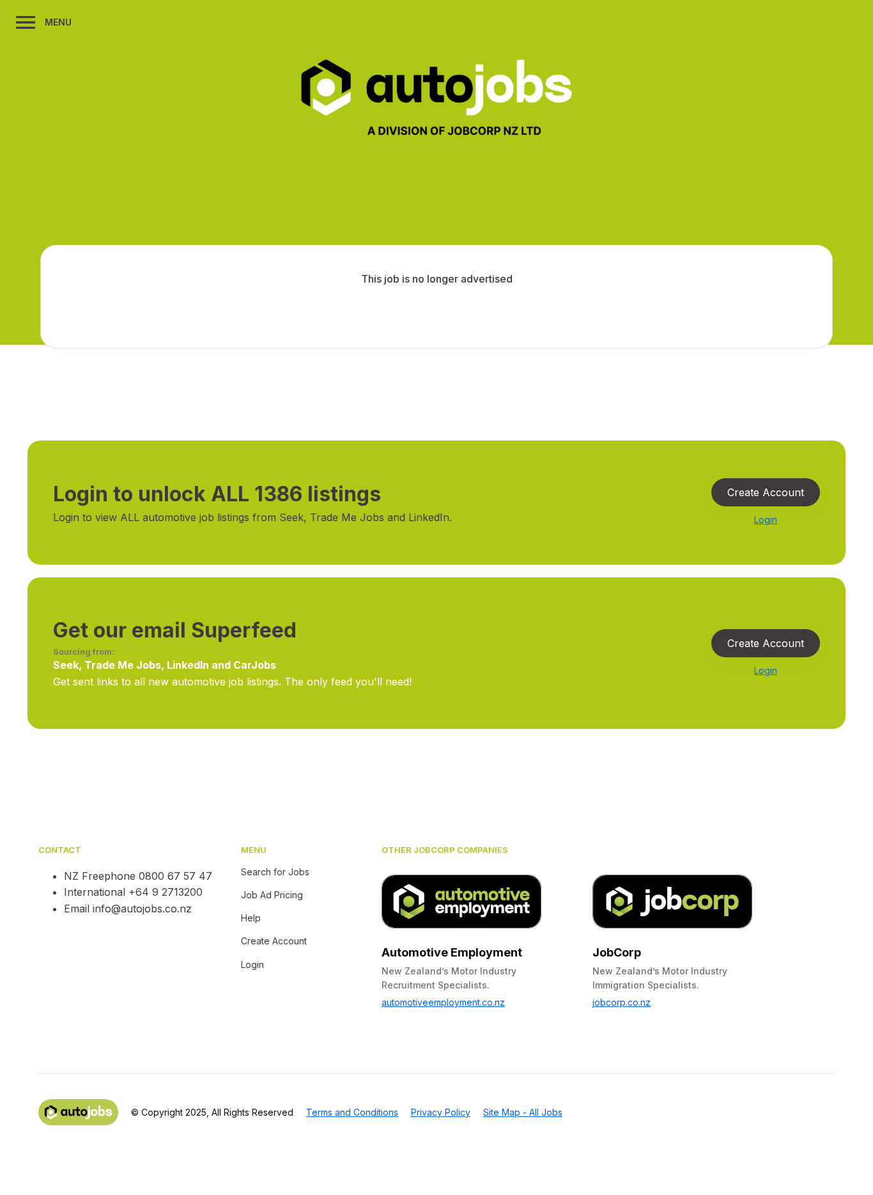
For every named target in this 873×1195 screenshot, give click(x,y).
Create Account (765, 492)
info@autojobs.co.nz (142, 908)
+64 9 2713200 (165, 892)
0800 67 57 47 (175, 876)
